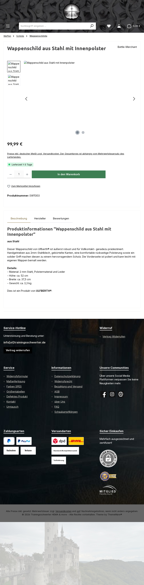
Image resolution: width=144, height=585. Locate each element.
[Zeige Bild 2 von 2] (83, 132)
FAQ (56, 406)
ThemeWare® (115, 514)
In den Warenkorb (69, 174)
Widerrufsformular (17, 376)
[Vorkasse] (28, 451)
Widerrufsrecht (63, 381)
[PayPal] (9, 441)
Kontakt (10, 401)
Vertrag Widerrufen (114, 336)
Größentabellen (15, 391)
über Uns (59, 401)
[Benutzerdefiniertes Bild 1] (24, 441)
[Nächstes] (134, 99)
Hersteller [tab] (40, 218)
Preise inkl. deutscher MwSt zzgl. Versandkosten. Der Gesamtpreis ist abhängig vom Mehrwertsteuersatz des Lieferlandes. (65, 155)
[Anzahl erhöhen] (27, 174)
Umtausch (12, 406)
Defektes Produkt (17, 396)
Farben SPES (14, 386)
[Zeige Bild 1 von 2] (77, 132)
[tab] (19, 218)
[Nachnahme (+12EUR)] (11, 451)
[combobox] (53, 26)
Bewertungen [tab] (61, 218)
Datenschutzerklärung (67, 376)
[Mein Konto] (119, 26)
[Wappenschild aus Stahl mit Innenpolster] (80, 99)
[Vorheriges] (26, 99)
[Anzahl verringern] (10, 174)
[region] (72, 99)
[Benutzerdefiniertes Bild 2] (76, 441)
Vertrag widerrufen (18, 350)
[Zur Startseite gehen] (72, 11)
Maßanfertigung (15, 381)
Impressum (61, 396)
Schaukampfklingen (66, 411)
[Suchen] (92, 26)
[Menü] (8, 26)
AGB (57, 391)
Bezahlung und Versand (68, 386)
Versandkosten (63, 511)
